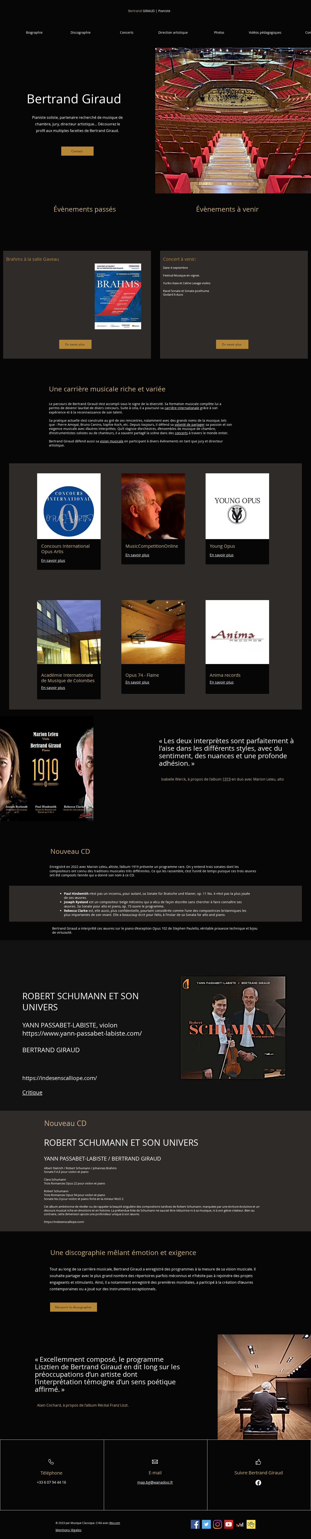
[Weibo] (251, 1524)
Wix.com (114, 1523)
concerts (181, 433)
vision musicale (111, 441)
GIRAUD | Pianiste (149, 11)
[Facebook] (258, 1483)
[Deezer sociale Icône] (239, 1524)
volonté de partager (190, 424)
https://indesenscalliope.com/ (59, 1078)
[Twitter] (206, 1524)
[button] (34, 32)
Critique (32, 1092)
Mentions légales (69, 1530)
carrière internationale (182, 408)
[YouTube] (228, 1524)
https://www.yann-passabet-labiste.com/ (82, 1033)
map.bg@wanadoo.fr (155, 1482)
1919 (226, 779)
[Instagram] (217, 1524)
